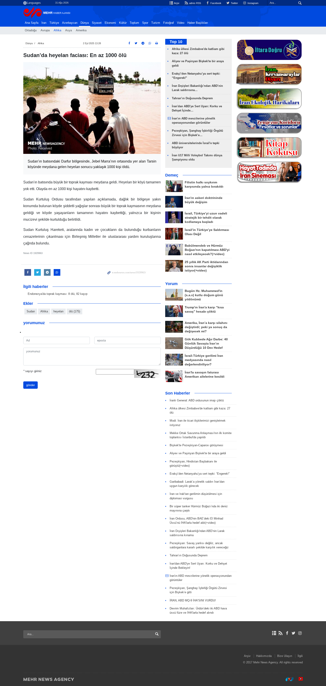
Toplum (134, 22)
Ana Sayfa (31, 22)
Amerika (81, 30)
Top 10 (176, 42)
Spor (145, 22)
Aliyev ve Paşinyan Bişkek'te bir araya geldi (198, 453)
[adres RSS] (280, 633)
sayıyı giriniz (32, 371)
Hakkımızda (264, 656)
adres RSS (195, 3)
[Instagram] (300, 633)
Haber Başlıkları (197, 22)
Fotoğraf (168, 22)
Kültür (123, 22)
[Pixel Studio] (298, 679)
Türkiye (54, 22)
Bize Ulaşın (284, 656)
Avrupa (45, 30)
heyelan (58, 311)
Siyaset (97, 22)
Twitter (234, 3)
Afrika (57, 30)
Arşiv (176, 3)
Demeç (171, 175)
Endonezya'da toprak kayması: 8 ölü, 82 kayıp (57, 293)
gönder (30, 385)
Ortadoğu (31, 30)
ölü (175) (74, 311)
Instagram (252, 3)
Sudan (31, 311)
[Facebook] (287, 633)
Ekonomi (110, 22)
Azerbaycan (69, 22)
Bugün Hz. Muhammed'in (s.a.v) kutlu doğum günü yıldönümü (204, 295)
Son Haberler (177, 393)
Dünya (85, 22)
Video (180, 22)
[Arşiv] (274, 633)
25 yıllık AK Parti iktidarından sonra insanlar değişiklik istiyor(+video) (206, 266)
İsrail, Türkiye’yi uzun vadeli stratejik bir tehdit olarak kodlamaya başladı (206, 218)
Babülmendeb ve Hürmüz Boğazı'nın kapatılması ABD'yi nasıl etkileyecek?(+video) (207, 250)
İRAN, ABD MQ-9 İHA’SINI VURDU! (193, 600)
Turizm (155, 22)
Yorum (171, 284)
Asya (68, 30)
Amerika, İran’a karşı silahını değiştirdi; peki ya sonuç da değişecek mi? (206, 327)
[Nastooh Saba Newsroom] (287, 679)
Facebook (215, 3)
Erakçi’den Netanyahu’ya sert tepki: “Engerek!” (200, 473)
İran (43, 22)
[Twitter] (293, 633)
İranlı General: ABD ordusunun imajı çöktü (197, 400)
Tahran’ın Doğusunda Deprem (192, 98)
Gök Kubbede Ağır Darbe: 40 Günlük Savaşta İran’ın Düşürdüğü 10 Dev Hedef (206, 343)
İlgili (300, 656)
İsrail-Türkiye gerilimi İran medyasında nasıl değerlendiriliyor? (204, 360)
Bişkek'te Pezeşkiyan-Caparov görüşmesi (196, 445)
